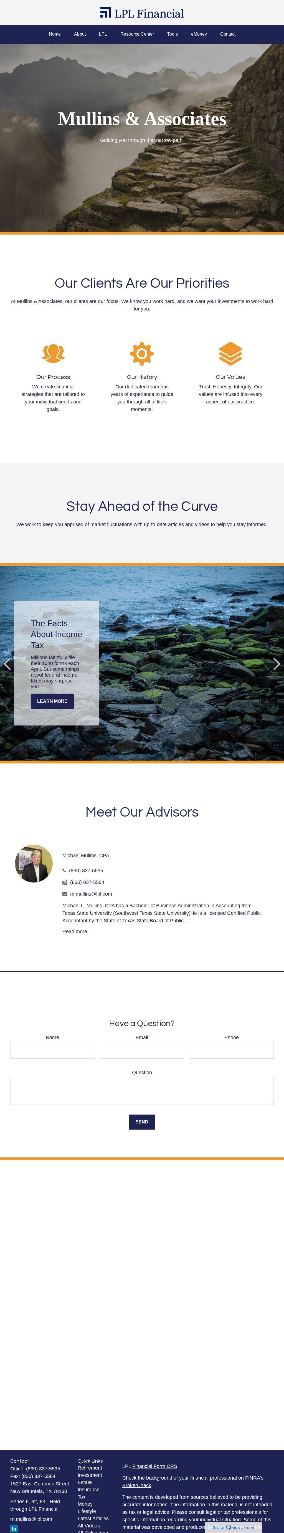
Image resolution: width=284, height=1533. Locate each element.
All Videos (89, 1526)
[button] (54, 34)
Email (142, 1037)
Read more (74, 931)
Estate (85, 1482)
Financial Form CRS (154, 1466)
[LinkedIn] (14, 1528)
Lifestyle (87, 1511)
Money (85, 1504)
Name (52, 1037)
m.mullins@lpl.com (91, 894)
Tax (81, 1497)
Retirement (90, 1468)
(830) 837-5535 (86, 870)
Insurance (89, 1489)
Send (142, 1122)
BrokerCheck (136, 1485)
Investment (90, 1475)
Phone (231, 1037)
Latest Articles (93, 1518)
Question (142, 1072)
